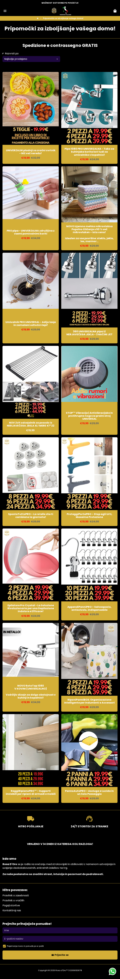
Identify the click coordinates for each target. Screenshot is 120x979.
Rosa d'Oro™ (61, 970)
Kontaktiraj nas (11, 910)
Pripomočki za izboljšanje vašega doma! (63, 18)
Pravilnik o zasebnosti (15, 895)
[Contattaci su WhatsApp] (112, 971)
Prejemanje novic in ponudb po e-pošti (25, 946)
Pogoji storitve (11, 905)
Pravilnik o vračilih (13, 900)
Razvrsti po (10, 53)
